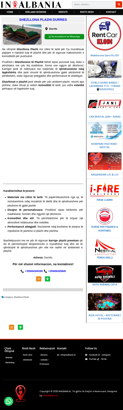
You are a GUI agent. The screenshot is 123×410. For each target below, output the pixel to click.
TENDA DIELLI (105, 257)
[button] (8, 401)
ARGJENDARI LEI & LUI (105, 174)
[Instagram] (38, 278)
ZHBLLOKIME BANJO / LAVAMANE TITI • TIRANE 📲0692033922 (104, 86)
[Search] (119, 4)
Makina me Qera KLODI (104, 55)
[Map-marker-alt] (47, 278)
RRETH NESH (87, 12)
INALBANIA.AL (50, 395)
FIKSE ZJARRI (105, 199)
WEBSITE (63, 12)
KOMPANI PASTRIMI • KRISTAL (104, 145)
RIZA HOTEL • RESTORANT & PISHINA (104, 317)
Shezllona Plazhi (21, 297)
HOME (10, 12)
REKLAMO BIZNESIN (35, 12)
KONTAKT (111, 12)
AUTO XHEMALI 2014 (104, 284)
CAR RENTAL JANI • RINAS (105, 116)
